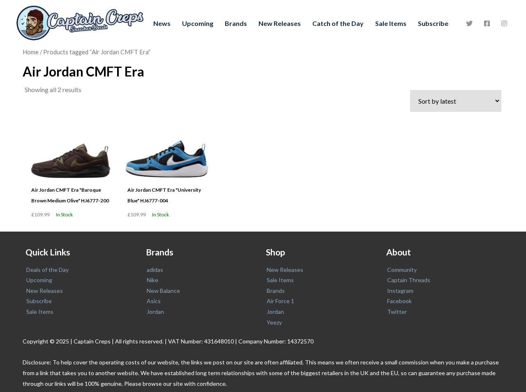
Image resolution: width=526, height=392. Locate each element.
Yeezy (274, 322)
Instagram (400, 290)
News (162, 23)
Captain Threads (408, 279)
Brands (236, 23)
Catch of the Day (338, 23)
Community (402, 269)
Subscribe (433, 23)
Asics (154, 300)
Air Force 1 (280, 300)
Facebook (399, 300)
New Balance (163, 290)
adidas (155, 269)
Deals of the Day (47, 269)
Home (31, 52)
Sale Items (390, 23)
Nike (152, 279)
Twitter (397, 311)
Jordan (155, 311)
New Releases (279, 23)
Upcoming (197, 23)
